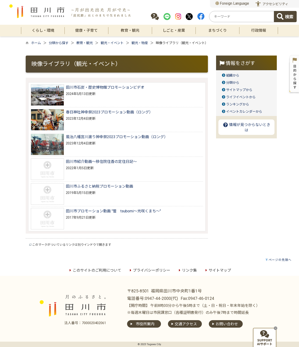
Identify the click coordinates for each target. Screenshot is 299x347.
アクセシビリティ (275, 4)
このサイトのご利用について (97, 270)
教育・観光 (84, 43)
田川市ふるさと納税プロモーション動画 (99, 186)
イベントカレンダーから (244, 112)
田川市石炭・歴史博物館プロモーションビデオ (105, 87)
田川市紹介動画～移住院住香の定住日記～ (101, 161)
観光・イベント (112, 43)
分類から (232, 83)
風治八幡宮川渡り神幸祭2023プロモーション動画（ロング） (117, 137)
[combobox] (241, 17)
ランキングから (237, 104)
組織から (232, 75)
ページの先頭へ (280, 260)
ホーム (36, 43)
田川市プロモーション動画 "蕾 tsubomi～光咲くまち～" (113, 211)
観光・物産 (140, 43)
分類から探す (58, 43)
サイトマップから (239, 90)
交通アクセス (186, 324)
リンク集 (189, 270)
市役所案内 (145, 324)
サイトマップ (220, 270)
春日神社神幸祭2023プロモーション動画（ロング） (109, 112)
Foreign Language (234, 3)
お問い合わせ (227, 324)
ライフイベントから (241, 97)
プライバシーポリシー (151, 270)
